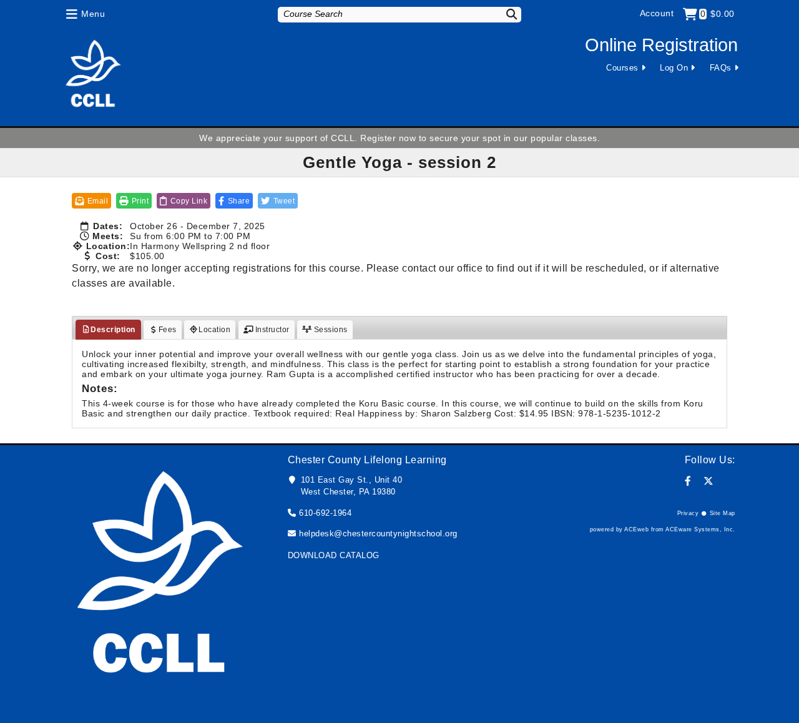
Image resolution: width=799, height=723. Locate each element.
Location (214, 329)
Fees (168, 329)
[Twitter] (708, 481)
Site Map (722, 513)
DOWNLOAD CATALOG (334, 555)
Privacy (688, 513)
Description (113, 329)
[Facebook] (688, 481)
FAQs (721, 67)
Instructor (271, 329)
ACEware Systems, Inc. (700, 529)
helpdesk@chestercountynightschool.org (378, 533)
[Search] (503, 14)
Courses (622, 67)
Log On (674, 67)
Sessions (329, 329)
